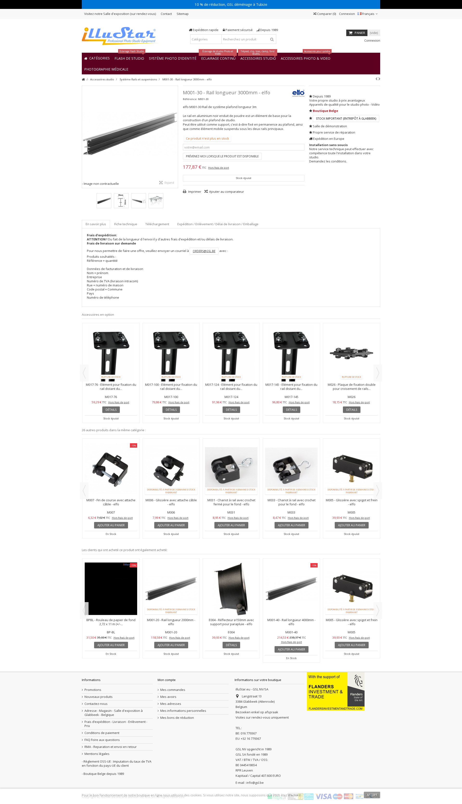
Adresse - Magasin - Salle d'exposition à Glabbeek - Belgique (113, 713)
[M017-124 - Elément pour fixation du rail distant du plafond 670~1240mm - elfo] (231, 353)
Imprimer (194, 191)
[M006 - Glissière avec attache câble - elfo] (171, 469)
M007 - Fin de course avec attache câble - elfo (110, 502)
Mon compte (167, 680)
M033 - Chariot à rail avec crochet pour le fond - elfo (291, 502)
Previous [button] (84, 373)
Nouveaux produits (98, 697)
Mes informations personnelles (183, 711)
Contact (166, 14)
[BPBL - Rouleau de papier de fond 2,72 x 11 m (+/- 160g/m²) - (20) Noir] (111, 589)
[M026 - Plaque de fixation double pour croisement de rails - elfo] (351, 353)
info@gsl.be (255, 782)
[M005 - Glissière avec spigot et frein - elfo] (351, 469)
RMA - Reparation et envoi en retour (110, 747)
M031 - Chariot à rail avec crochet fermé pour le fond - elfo (231, 502)
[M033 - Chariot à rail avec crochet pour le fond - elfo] (291, 469)
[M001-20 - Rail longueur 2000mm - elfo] (171, 589)
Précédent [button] (84, 137)
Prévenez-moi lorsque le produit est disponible (222, 156)
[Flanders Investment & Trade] (336, 691)
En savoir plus (96, 224)
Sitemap (183, 14)
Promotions (92, 690)
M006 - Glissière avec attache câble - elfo (171, 502)
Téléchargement (157, 224)
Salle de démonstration (330, 126)
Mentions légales (96, 754)
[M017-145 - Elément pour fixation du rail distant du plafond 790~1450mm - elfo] (291, 353)
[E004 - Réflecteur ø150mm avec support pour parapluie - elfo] (231, 589)
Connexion (346, 14)
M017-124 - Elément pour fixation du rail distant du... (231, 386)
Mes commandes (172, 690)
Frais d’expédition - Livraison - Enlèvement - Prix (115, 724)
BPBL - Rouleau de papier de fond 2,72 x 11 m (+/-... (110, 622)
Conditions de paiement (101, 733)
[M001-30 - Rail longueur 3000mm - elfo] (130, 134)
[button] (106, 69)
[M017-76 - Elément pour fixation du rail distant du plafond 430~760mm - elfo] (111, 353)
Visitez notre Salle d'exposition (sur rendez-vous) (120, 14)
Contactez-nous (96, 704)
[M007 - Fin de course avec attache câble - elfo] (111, 469)
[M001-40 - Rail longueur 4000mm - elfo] (291, 589)
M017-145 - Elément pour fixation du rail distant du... (291, 386)
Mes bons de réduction (177, 718)
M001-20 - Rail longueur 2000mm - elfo (171, 622)
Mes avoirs (168, 697)
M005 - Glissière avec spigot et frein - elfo (352, 502)
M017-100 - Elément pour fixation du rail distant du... (171, 386)
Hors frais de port (218, 167)
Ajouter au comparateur (226, 191)
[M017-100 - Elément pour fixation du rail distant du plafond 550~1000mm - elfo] (171, 353)
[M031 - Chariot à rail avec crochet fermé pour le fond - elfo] (231, 469)
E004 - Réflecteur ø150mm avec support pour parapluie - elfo (231, 622)
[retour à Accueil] (83, 80)
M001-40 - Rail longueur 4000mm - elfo (291, 622)
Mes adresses (170, 704)
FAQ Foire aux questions (102, 740)
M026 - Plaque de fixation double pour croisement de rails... (352, 386)
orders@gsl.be (204, 251)
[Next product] (379, 79)
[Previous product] (376, 79)
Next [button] (377, 373)
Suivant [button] (175, 137)
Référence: (190, 99)
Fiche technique (125, 224)
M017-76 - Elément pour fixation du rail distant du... (111, 386)
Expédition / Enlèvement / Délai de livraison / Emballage (217, 224)
